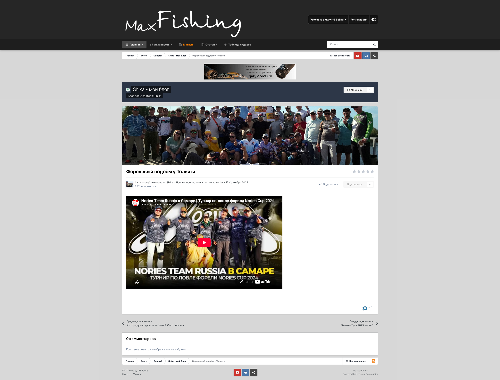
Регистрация (359, 19)
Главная (135, 44)
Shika (157, 95)
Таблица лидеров (239, 44)
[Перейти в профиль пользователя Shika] (129, 184)
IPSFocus (143, 370)
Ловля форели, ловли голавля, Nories (199, 182)
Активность (162, 44)
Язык (125, 374)
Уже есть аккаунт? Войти (327, 19)
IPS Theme (128, 370)
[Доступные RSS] (373, 361)
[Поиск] (374, 44)
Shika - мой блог (151, 89)
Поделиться (329, 184)
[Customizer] (374, 19)
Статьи (210, 44)
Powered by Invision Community (360, 374)
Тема (136, 374)
